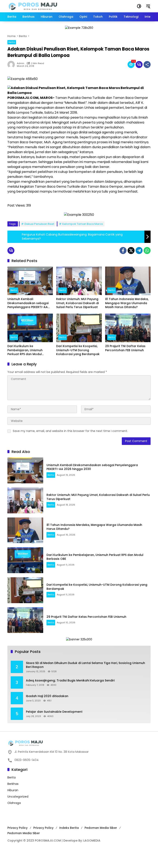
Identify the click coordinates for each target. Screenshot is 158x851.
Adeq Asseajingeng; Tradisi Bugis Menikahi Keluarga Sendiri (70, 680)
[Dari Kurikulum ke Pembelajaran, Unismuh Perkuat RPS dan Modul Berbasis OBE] (30, 328)
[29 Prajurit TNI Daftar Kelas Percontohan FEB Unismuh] (128, 328)
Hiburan (12, 790)
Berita (11, 42)
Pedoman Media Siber (101, 828)
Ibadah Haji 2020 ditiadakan (47, 696)
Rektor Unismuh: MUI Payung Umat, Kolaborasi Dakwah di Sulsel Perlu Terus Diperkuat (77, 303)
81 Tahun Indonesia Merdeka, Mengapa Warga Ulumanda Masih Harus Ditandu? (127, 303)
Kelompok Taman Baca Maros (82, 224)
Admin (20, 63)
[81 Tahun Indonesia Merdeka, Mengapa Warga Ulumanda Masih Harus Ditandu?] (128, 281)
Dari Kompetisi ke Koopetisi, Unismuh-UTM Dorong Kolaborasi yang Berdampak (78, 350)
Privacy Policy (17, 828)
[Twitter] (131, 250)
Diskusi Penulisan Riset (39, 224)
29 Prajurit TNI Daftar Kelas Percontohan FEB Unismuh (125, 348)
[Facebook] (123, 250)
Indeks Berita (69, 828)
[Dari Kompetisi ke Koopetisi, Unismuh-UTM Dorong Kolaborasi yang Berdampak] (79, 328)
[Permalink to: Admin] (12, 64)
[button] (139, 6)
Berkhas (13, 784)
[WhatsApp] (147, 250)
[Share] (147, 64)
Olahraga (14, 803)
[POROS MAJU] (43, 6)
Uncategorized (17, 796)
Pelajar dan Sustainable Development (54, 712)
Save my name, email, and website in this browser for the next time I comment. (70, 431)
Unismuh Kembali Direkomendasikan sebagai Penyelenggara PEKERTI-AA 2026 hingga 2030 (28, 303)
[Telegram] (139, 250)
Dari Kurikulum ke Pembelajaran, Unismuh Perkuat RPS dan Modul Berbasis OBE (25, 350)
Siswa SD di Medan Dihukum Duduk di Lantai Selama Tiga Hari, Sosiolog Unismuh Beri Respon (85, 665)
